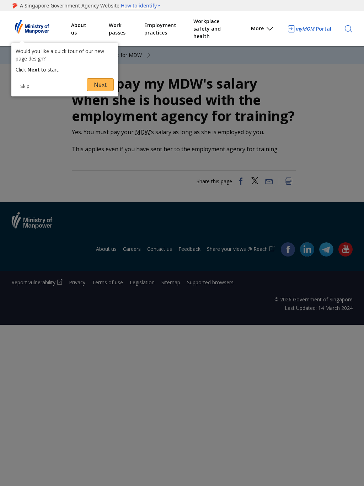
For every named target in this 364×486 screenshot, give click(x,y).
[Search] (348, 29)
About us (78, 29)
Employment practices (160, 29)
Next (100, 85)
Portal (313, 28)
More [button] (257, 28)
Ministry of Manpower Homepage (41, 28)
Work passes (117, 29)
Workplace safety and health (207, 28)
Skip (25, 86)
